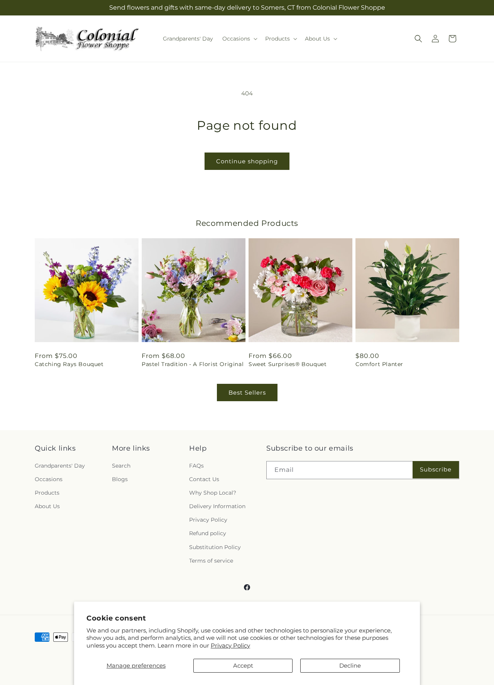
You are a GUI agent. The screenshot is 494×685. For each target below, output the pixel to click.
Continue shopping (247, 161)
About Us (47, 506)
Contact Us (204, 479)
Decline (350, 665)
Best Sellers (247, 392)
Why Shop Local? (212, 492)
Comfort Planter (379, 364)
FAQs (196, 465)
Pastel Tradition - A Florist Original (193, 364)
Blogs (120, 479)
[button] (239, 39)
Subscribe (436, 469)
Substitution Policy (215, 547)
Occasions (49, 479)
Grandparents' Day (60, 465)
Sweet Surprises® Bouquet (288, 364)
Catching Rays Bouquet (69, 364)
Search (121, 465)
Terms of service (211, 560)
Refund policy (207, 533)
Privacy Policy (230, 645)
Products (47, 492)
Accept (243, 665)
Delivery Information (217, 506)
